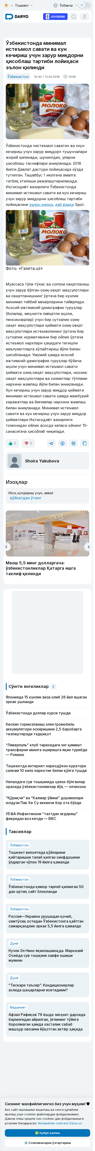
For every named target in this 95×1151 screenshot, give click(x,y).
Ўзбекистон (18, 76)
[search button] (73, 16)
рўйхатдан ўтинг (25, 498)
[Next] (88, 547)
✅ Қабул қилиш (47, 1133)
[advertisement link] (55, 16)
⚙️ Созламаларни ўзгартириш (47, 1143)
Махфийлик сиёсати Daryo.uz (60, 1123)
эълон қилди (41, 204)
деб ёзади (64, 204)
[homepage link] (16, 16)
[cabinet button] (85, 16)
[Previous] (6, 547)
